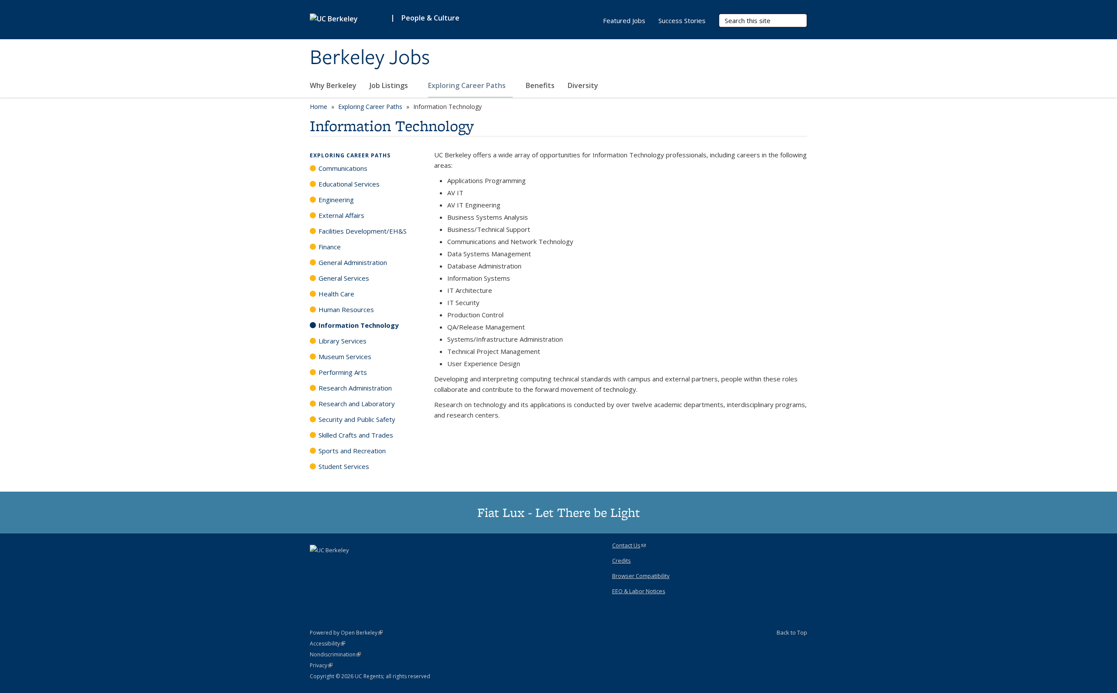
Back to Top (792, 632)
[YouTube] (368, 565)
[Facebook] (317, 565)
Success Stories (682, 20)
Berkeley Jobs (370, 58)
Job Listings (390, 85)
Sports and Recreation (352, 450)
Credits (621, 560)
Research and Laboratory (357, 403)
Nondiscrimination (335, 654)
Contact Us (629, 545)
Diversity (583, 85)
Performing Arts (343, 372)
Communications (343, 168)
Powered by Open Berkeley (346, 632)
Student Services (344, 466)
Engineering (336, 199)
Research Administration (355, 388)
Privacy (321, 665)
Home (318, 106)
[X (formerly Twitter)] (334, 565)
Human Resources (346, 309)
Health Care (336, 293)
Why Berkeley (333, 85)
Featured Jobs (624, 20)
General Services (344, 278)
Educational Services (349, 184)
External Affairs (341, 215)
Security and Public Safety (357, 419)
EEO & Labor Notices (638, 591)
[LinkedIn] (351, 565)
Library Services (343, 340)
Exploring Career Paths (467, 85)
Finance (330, 246)
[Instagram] (385, 565)
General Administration (353, 262)
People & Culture (430, 18)
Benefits (540, 85)
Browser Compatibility (641, 576)
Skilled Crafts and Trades (356, 435)
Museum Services (345, 356)
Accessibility (327, 643)
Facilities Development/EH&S (363, 231)
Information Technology (359, 325)
